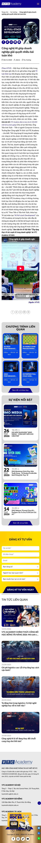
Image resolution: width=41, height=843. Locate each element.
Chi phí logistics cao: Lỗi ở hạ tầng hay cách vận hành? (20, 669)
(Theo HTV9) (6, 68)
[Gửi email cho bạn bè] (11, 42)
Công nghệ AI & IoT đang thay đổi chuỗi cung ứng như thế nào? (19, 740)
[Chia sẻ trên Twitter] (7, 42)
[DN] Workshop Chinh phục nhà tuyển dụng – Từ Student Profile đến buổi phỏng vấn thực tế (24, 473)
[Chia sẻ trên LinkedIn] (15, 42)
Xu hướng (13, 12)
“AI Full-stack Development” (25, 215)
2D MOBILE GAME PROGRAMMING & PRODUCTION (29, 348)
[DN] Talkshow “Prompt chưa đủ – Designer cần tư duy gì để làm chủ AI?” (24, 512)
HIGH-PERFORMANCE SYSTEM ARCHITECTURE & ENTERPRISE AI (10, 375)
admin (18, 60)
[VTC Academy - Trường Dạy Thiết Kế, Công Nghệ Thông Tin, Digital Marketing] (11, 4)
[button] (38, 4)
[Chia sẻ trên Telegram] (19, 42)
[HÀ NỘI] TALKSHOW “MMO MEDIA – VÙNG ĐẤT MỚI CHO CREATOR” (22, 434)
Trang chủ (5, 12)
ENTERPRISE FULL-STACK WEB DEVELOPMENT (29, 375)
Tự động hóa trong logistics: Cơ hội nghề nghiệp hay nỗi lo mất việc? (19, 704)
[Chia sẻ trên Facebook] (3, 42)
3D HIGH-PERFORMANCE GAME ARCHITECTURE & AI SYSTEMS (10, 348)
